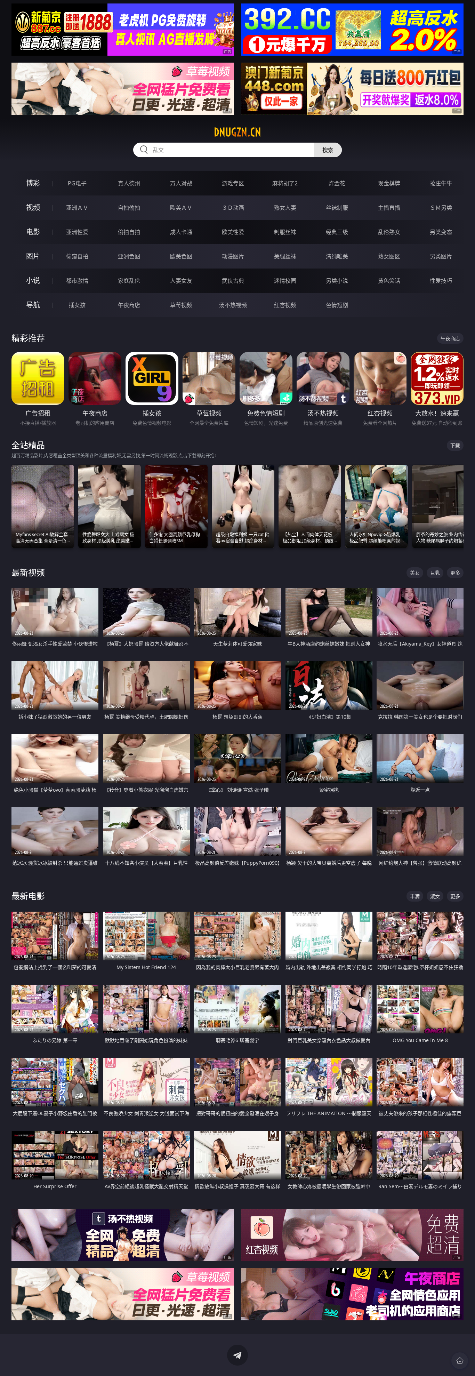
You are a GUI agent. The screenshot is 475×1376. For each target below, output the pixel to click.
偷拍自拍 (129, 232)
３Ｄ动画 (233, 207)
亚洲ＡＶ (77, 207)
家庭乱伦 (129, 281)
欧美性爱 (233, 232)
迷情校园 (285, 281)
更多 (455, 572)
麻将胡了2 (285, 183)
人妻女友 (181, 281)
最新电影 (28, 896)
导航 (33, 305)
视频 (33, 207)
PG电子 (77, 183)
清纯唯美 (337, 256)
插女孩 (77, 305)
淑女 (435, 896)
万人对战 (181, 183)
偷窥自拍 (77, 256)
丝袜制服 (337, 207)
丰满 (415, 896)
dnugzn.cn (237, 132)
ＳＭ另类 (441, 207)
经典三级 (337, 232)
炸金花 (337, 183)
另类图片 (441, 256)
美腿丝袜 (285, 256)
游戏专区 (233, 183)
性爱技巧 (441, 281)
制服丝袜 (285, 232)
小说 (33, 280)
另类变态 (441, 232)
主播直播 (389, 207)
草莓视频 (181, 305)
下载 (455, 445)
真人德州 (129, 183)
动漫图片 (233, 256)
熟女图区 (389, 256)
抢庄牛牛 (441, 183)
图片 (33, 256)
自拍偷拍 (129, 207)
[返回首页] (459, 1360)
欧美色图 (181, 256)
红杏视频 (285, 305)
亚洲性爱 (77, 232)
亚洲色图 (129, 256)
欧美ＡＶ (181, 207)
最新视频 (28, 572)
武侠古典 (233, 281)
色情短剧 (337, 305)
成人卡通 (181, 232)
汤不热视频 (233, 305)
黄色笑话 (389, 281)
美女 (415, 572)
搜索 (327, 150)
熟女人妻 (285, 207)
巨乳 (435, 572)
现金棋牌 (389, 183)
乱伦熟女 (389, 232)
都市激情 (77, 281)
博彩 (33, 183)
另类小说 (337, 281)
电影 (33, 232)
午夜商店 (129, 305)
